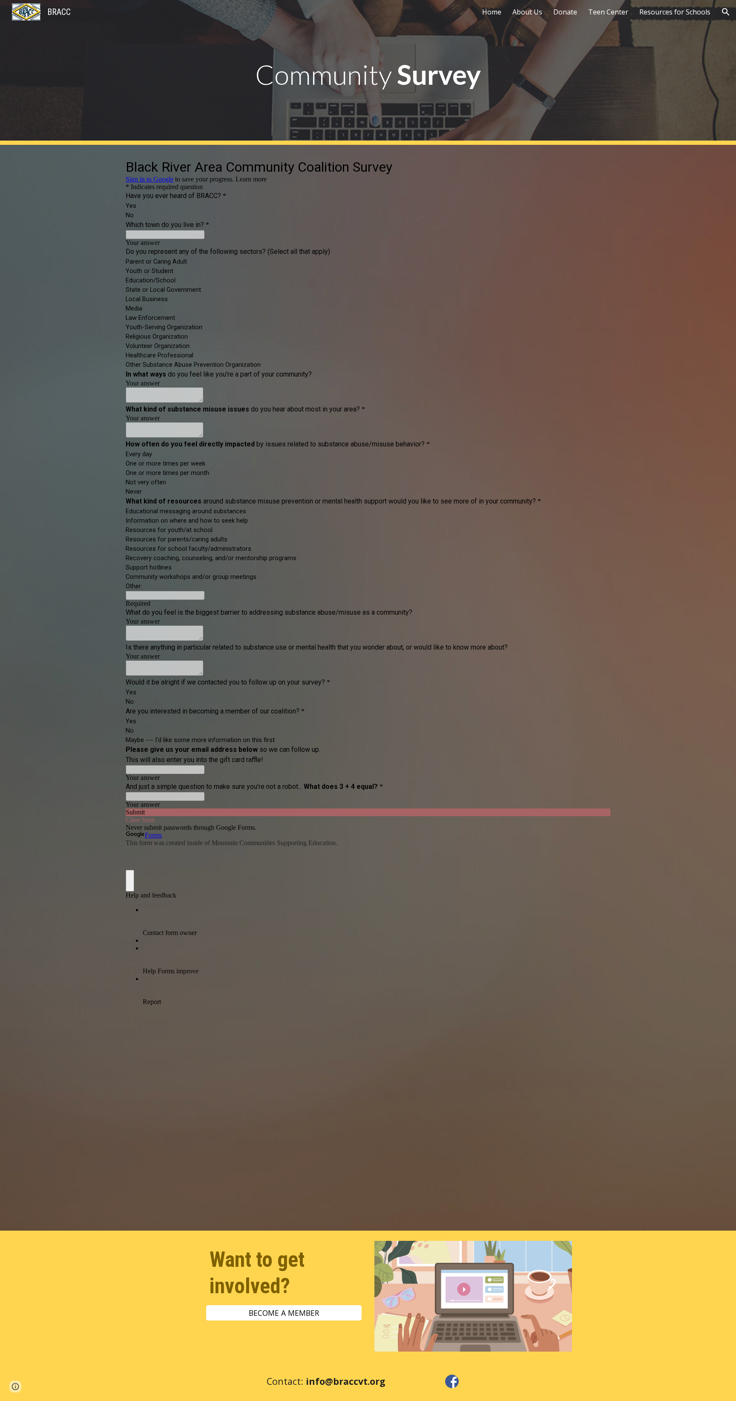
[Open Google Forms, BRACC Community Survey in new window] (597, 166)
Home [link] (491, 12)
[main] (368, 72)
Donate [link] (565, 12)
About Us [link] (527, 12)
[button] (726, 12)
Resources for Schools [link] (674, 12)
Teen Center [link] (608, 12)
